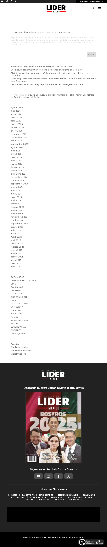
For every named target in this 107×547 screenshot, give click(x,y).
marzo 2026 (17, 124)
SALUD (14, 323)
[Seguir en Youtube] (38, 476)
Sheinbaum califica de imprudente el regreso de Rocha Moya (41, 66)
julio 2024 (16, 190)
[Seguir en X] (68, 476)
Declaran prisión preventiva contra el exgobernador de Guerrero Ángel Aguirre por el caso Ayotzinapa (53, 79)
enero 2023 (16, 250)
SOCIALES (16, 330)
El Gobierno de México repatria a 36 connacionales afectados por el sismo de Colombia (49, 74)
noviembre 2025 (19, 137)
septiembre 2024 (19, 184)
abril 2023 (16, 240)
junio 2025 (16, 154)
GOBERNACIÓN (19, 297)
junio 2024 (16, 194)
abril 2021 (15, 266)
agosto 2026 (17, 107)
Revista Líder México (25, 32)
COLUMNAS (17, 287)
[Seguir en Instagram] (48, 476)
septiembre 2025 (19, 144)
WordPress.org (18, 354)
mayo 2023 (16, 237)
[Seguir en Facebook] (58, 476)
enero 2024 (16, 210)
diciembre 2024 (19, 174)
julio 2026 (16, 111)
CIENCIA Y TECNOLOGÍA (23, 280)
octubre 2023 (17, 220)
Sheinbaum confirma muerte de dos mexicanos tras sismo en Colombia (46, 70)
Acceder (15, 344)
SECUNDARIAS (18, 327)
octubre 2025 (17, 140)
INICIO (66, 32)
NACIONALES (18, 310)
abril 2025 (16, 160)
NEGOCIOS (16, 313)
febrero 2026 (17, 127)
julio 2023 (16, 230)
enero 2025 (16, 170)
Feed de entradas (19, 347)
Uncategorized (18, 333)
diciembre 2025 (18, 134)
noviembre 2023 (19, 217)
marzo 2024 (17, 203)
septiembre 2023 (19, 223)
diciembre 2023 (19, 213)
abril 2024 (16, 200)
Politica (14, 317)
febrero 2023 (17, 247)
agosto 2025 (17, 147)
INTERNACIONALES (21, 303)
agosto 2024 (17, 187)
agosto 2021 (17, 257)
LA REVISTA (17, 307)
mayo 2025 (16, 157)
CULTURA (57, 32)
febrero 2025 (17, 167)
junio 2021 (16, 260)
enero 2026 (16, 131)
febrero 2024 (17, 207)
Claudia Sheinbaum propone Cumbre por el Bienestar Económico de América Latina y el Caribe (52, 96)
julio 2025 (15, 150)
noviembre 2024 (19, 177)
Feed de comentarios (21, 350)
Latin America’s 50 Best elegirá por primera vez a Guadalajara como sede (47, 84)
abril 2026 (16, 121)
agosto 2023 (17, 227)
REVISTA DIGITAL (20, 320)
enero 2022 (16, 253)
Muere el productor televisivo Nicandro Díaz (52, 28)
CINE (13, 284)
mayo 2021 (16, 263)
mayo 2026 (16, 117)
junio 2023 (16, 233)
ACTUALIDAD (18, 277)
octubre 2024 (17, 180)
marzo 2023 (17, 243)
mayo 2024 (16, 197)
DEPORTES (17, 293)
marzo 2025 (17, 164)
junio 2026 (16, 114)
